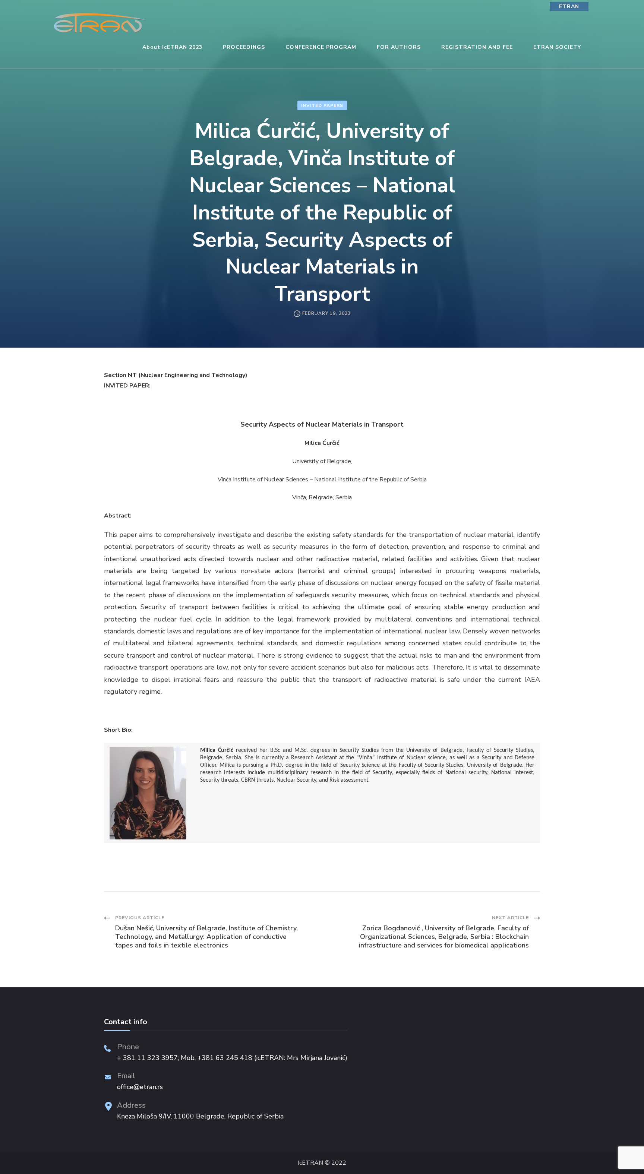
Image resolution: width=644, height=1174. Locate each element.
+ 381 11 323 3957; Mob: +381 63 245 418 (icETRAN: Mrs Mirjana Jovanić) (232, 1057)
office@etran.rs (140, 1086)
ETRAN (569, 6)
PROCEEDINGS (244, 47)
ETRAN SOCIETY (557, 47)
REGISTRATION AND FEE (477, 47)
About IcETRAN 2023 (172, 47)
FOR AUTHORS (399, 47)
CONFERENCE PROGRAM (320, 47)
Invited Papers (322, 105)
